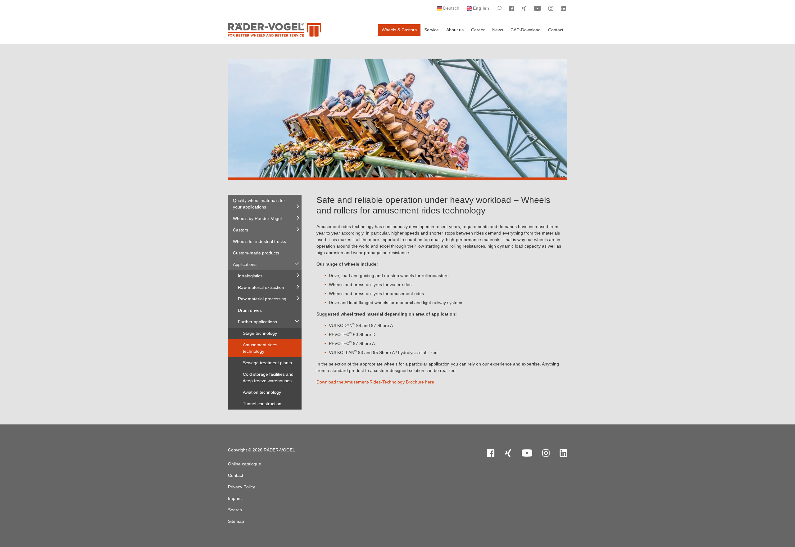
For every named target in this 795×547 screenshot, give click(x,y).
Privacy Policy (241, 486)
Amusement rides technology (260, 348)
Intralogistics (250, 275)
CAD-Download (526, 29)
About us (455, 29)
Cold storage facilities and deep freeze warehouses (268, 377)
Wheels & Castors (399, 29)
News (497, 29)
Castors (240, 229)
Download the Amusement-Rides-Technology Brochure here (375, 381)
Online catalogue (244, 463)
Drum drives (250, 310)
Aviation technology (262, 392)
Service (431, 29)
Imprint (235, 498)
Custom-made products (256, 252)
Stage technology (260, 333)
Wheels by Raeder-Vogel (257, 218)
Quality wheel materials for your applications (259, 203)
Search (235, 509)
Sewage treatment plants (267, 362)
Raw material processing (262, 298)
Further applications (257, 321)
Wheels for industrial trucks (259, 241)
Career (478, 29)
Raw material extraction (261, 287)
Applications (245, 264)
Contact (555, 29)
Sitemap (236, 521)
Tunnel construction (262, 403)
